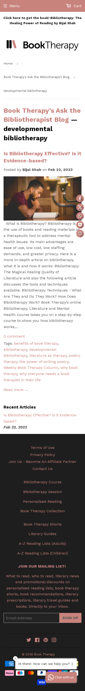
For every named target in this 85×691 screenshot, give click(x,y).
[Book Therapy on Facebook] (37, 640)
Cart (76, 6)
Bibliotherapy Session (42, 491)
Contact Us (43, 468)
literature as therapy (48, 355)
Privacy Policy (42, 454)
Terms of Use (42, 447)
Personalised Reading (42, 501)
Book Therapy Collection (42, 511)
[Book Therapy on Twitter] (28, 640)
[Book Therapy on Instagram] (54, 640)
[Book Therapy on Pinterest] (45, 640)
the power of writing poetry (43, 361)
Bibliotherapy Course (43, 482)
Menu (14, 6)
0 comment (14, 336)
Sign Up (70, 618)
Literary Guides (42, 533)
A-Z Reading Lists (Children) (42, 553)
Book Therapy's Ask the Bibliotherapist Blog (36, 77)
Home (8, 63)
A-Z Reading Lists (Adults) (42, 543)
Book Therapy (44, 654)
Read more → (16, 389)
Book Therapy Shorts (43, 524)
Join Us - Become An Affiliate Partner (42, 461)
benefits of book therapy (36, 343)
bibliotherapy (15, 349)
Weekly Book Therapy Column (31, 367)
